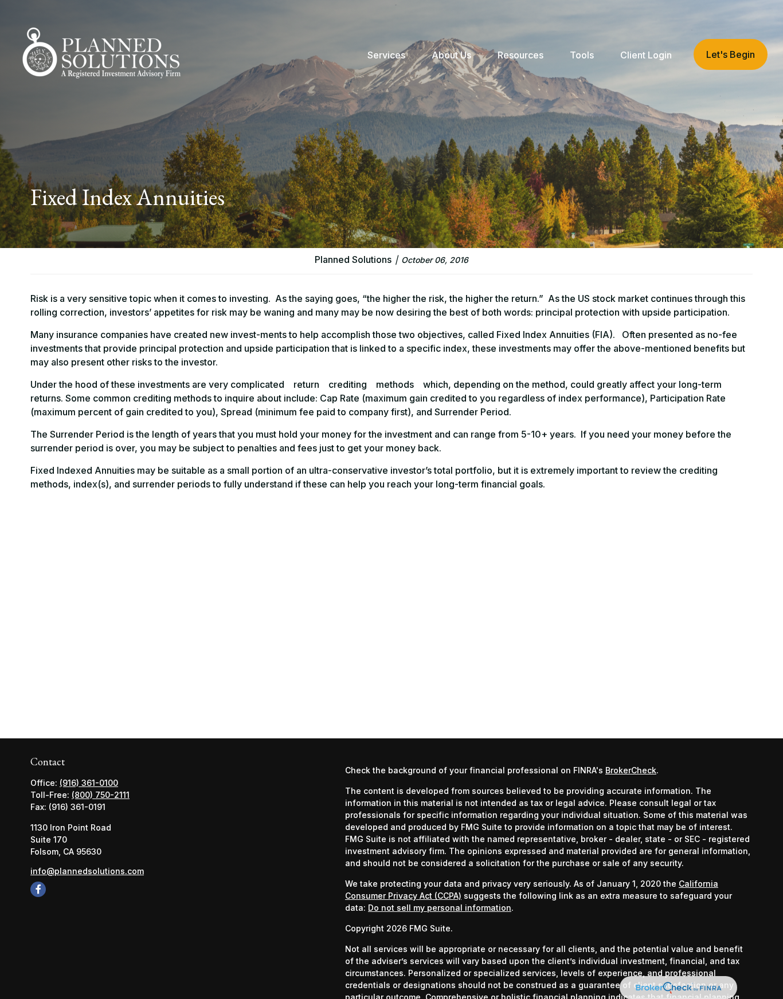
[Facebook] (38, 889)
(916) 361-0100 (89, 783)
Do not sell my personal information (439, 908)
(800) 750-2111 (101, 795)
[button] (386, 54)
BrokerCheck (630, 770)
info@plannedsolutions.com (87, 871)
